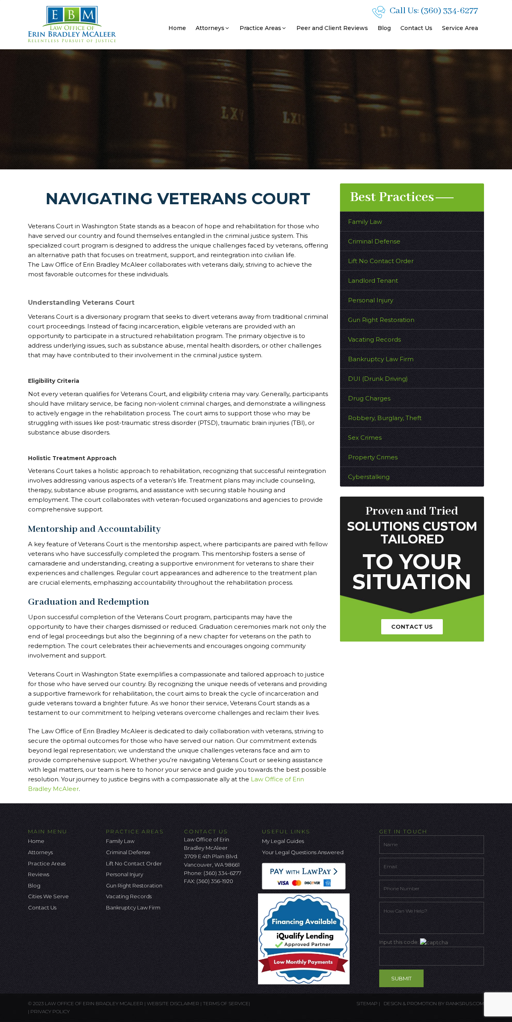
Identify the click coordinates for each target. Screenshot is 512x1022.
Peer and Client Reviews (332, 28)
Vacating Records (374, 339)
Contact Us (416, 28)
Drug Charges (369, 398)
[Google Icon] (216, 902)
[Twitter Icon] (203, 902)
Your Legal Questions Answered (303, 852)
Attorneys (210, 28)
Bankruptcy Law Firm (381, 359)
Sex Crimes (365, 437)
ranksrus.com (465, 1003)
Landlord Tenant (373, 280)
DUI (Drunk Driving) (378, 378)
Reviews (38, 874)
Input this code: (399, 942)
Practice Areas (260, 28)
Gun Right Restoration (381, 320)
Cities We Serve (48, 896)
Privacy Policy (50, 1011)
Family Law (365, 221)
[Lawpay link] (306, 875)
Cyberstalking (369, 477)
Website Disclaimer (173, 1003)
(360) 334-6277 (449, 10)
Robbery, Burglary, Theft (385, 418)
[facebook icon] (190, 902)
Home (177, 28)
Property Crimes (373, 457)
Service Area (460, 28)
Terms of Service (226, 1003)
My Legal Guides (283, 841)
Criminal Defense (374, 241)
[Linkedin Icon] (230, 902)
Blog (384, 28)
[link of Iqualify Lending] (306, 938)
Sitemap (367, 1003)
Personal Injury (370, 300)
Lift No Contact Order (381, 261)
